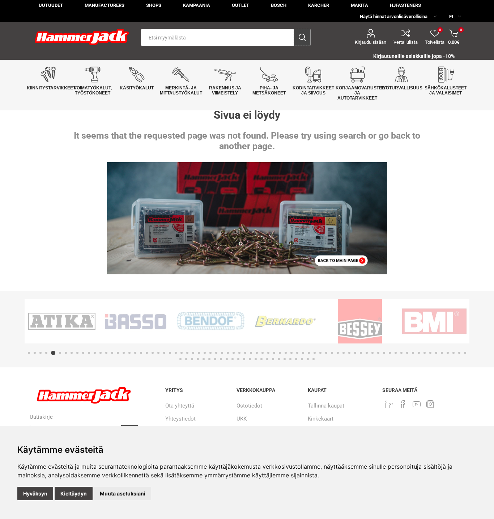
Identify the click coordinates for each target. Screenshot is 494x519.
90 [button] (256, 359)
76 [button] (465, 353)
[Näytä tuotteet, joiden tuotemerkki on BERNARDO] (210, 321)
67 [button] (413, 353)
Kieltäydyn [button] (73, 493)
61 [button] (378, 353)
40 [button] (257, 353)
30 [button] (199, 353)
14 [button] (106, 353)
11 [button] (89, 353)
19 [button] (135, 353)
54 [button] (338, 353)
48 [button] (303, 353)
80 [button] (198, 359)
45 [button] (286, 353)
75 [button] (459, 353)
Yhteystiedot (180, 418)
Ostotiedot (249, 405)
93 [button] (273, 359)
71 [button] (436, 353)
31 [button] (205, 353)
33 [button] (216, 353)
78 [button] (186, 359)
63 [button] (390, 353)
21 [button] (147, 353)
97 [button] (296, 359)
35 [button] (228, 353)
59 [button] (367, 353)
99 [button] (308, 359)
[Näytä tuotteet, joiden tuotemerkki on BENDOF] (136, 321)
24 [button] (164, 353)
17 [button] (124, 353)
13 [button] (100, 353)
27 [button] (181, 353)
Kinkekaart (320, 418)
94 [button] (279, 359)
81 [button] (204, 359)
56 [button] (349, 353)
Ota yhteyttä (179, 405)
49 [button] (309, 353)
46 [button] (291, 353)
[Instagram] (430, 404)
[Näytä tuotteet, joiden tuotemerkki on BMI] (359, 321)
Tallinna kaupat (326, 405)
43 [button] (274, 353)
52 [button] (326, 353)
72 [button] (442, 353)
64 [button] (396, 353)
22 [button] (153, 353)
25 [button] (170, 353)
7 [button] (66, 353)
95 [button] (285, 359)
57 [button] (355, 353)
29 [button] (193, 353)
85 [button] (227, 359)
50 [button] (315, 353)
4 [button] (46, 353)
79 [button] (192, 359)
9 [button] (77, 353)
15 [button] (112, 353)
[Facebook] (403, 404)
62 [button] (384, 353)
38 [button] (245, 353)
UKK (242, 418)
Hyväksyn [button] (35, 493)
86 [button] (232, 359)
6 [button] (59, 353)
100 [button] (313, 359)
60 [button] (372, 353)
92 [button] (267, 359)
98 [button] (302, 359)
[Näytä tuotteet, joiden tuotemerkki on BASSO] (61, 321)
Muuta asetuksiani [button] (122, 493)
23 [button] (158, 353)
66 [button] (407, 353)
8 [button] (72, 353)
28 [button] (187, 353)
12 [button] (95, 353)
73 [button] (448, 353)
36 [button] (234, 353)
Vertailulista (405, 42)
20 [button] (141, 353)
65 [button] (401, 353)
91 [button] (261, 359)
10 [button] (83, 353)
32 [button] (210, 353)
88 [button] (244, 359)
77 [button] (180, 359)
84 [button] (221, 359)
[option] (62, 321)
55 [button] (343, 353)
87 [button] (238, 359)
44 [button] (280, 353)
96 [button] (290, 359)
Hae (302, 37)
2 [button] (35, 353)
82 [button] (209, 359)
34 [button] (222, 353)
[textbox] (217, 37)
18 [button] (129, 353)
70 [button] (430, 353)
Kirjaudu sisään (370, 42)
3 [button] (40, 353)
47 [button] (297, 353)
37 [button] (239, 353)
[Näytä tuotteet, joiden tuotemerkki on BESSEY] (285, 321)
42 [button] (268, 353)
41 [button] (262, 353)
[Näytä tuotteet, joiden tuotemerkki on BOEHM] (434, 321)
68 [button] (419, 353)
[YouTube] (416, 404)
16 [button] (118, 353)
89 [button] (250, 359)
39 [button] (251, 353)
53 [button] (332, 353)
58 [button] (361, 353)
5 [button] (52, 353)
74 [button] (453, 353)
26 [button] (176, 353)
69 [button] (424, 353)
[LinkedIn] (389, 404)
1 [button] (29, 353)
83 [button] (215, 359)
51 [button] (320, 353)
